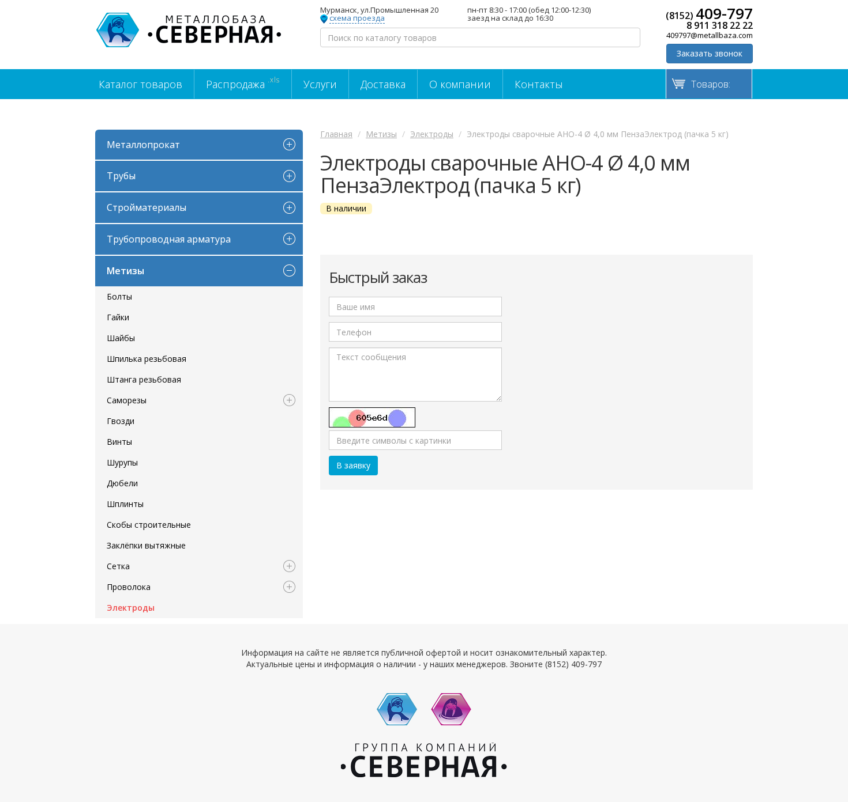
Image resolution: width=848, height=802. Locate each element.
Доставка (383, 84)
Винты (119, 441)
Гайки (118, 317)
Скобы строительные (149, 524)
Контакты (539, 84)
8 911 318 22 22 (719, 25)
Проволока (129, 586)
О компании (460, 84)
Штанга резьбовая (144, 379)
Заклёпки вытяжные (146, 545)
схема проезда (357, 18)
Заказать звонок (709, 53)
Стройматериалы (146, 207)
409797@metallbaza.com (709, 35)
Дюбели (122, 483)
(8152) (709, 13)
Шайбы (121, 337)
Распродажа (243, 83)
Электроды (131, 607)
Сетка (118, 566)
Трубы (121, 175)
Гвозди (120, 420)
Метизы (125, 270)
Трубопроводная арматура (169, 239)
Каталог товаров (140, 84)
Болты (119, 296)
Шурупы (122, 462)
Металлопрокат (143, 144)
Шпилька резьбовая (146, 358)
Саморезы (127, 400)
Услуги (320, 84)
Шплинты (125, 503)
